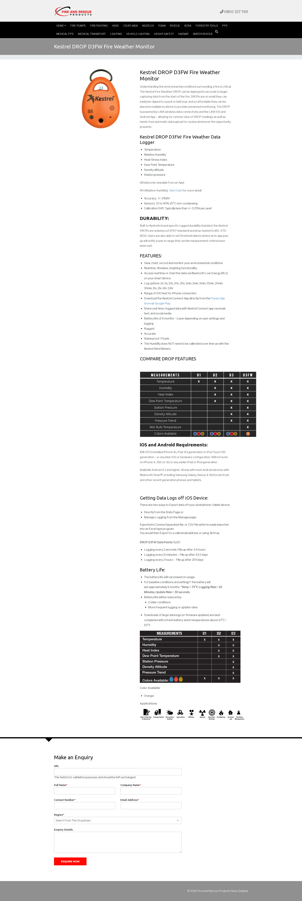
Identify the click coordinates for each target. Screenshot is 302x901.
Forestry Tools (207, 25)
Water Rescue (203, 33)
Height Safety (164, 33)
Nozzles (148, 25)
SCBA (187, 25)
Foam (162, 25)
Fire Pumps (78, 25)
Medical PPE (65, 33)
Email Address (129, 799)
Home (60, 25)
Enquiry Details (63, 829)
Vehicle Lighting (138, 33)
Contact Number (65, 799)
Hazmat (183, 33)
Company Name (130, 785)
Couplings (130, 25)
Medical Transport (92, 33)
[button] (216, 32)
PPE (225, 25)
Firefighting (98, 25)
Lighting (116, 33)
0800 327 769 (235, 12)
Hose (115, 25)
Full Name (60, 785)
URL (56, 765)
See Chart (175, 190)
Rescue (175, 25)
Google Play (162, 303)
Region (59, 814)
